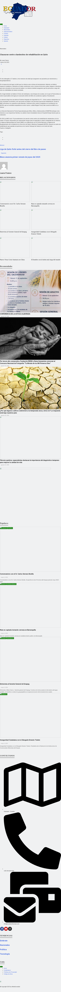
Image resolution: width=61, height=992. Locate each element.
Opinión (6, 41)
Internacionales (8, 31)
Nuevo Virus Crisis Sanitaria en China (12, 259)
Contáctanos (7, 970)
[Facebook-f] (2, 929)
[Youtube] (6, 929)
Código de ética (8, 974)
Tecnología (5, 954)
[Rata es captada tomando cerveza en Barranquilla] (46, 191)
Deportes (6, 39)
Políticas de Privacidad (10, 972)
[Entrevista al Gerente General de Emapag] (15, 219)
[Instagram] (10, 929)
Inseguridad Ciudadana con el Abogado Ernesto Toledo (20, 740)
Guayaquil (6, 28)
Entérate (6, 35)
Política (6, 33)
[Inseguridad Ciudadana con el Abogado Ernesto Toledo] (46, 219)
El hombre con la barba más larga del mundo (45, 259)
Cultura (6, 37)
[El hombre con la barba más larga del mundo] (46, 247)
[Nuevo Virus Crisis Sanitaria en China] (15, 247)
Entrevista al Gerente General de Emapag (13, 232)
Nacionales (7, 29)
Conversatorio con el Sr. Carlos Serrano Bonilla (17, 574)
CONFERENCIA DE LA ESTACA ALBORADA (15, 314)
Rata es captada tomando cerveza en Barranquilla (18, 630)
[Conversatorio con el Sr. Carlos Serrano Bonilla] (15, 191)
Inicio (5, 26)
